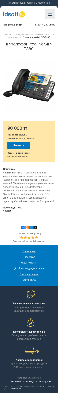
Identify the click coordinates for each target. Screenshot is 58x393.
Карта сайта (29, 280)
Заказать (18, 145)
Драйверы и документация (29, 268)
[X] (35, 227)
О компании (29, 251)
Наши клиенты (29, 262)
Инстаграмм (45, 381)
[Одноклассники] (27, 227)
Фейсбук (30, 381)
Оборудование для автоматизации (32, 34)
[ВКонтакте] (23, 227)
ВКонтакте (16, 381)
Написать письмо (12, 25)
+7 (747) (45, 25)
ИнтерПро (16, 389)
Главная (7, 34)
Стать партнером (29, 274)
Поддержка (29, 257)
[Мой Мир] (31, 227)
